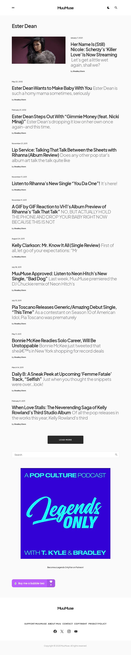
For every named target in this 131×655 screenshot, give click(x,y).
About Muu (54, 624)
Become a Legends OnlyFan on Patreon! (65, 567)
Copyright (80, 624)
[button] (13, 7)
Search (116, 454)
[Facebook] (55, 631)
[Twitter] (62, 631)
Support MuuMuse (35, 624)
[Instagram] (69, 631)
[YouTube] (75, 631)
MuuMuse (65, 7)
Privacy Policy (98, 624)
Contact (67, 624)
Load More (65, 440)
